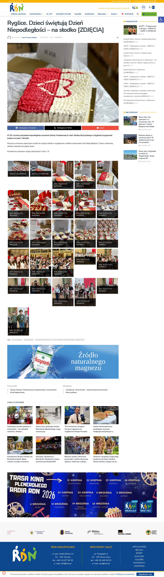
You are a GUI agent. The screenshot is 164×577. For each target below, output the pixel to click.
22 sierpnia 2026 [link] (145, 130)
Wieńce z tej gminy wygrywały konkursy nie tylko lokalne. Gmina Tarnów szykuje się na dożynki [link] (105, 459)
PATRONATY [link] (139, 562)
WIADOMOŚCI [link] (35, 14)
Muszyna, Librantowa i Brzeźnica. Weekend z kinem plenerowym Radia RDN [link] (47, 459)
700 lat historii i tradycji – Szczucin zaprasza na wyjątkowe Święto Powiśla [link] (76, 429)
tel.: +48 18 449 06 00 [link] (101, 560)
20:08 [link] (142, 34)
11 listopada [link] (17, 340)
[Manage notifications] (4, 573)
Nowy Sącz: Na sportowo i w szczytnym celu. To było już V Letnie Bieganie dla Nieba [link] (146, 122)
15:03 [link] (136, 103)
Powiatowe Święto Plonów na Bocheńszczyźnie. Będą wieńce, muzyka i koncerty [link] (19, 459)
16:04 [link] (152, 96)
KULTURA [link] (58, 37)
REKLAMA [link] (102, 14)
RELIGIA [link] (139, 550)
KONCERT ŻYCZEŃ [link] (63, 14)
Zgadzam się (145, 574)
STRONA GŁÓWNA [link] (18, 14)
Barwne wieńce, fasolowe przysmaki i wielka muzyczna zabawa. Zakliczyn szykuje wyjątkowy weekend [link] (76, 459)
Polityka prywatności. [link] (125, 574)
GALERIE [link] (77, 14)
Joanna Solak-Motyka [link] (29, 37)
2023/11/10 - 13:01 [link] (46, 37)
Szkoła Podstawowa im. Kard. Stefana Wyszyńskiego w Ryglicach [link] (60, 340)
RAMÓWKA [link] (89, 14)
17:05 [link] (140, 86)
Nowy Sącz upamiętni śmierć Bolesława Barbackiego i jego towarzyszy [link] (48, 429)
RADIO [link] (113, 14)
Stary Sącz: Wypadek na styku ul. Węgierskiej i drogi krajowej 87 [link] (147, 154)
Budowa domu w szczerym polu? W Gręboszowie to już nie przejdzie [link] (146, 138)
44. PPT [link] (49, 14)
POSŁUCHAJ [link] (150, 14)
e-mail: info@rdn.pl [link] (63, 563)
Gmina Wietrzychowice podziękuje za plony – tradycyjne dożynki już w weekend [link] (103, 429)
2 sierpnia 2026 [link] (145, 145)
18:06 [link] (140, 79)
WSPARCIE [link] (129, 14)
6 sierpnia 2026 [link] (145, 161)
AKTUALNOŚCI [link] (139, 546)
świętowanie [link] (28, 340)
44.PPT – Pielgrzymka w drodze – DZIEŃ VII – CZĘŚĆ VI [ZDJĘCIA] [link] (147, 28)
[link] (161, 20)
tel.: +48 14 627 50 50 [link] (63, 560)
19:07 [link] (131, 65)
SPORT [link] (139, 553)
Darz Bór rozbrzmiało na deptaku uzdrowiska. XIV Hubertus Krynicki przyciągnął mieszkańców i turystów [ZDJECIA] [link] (140, 93)
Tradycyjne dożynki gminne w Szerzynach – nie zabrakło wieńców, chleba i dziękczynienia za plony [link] (19, 429)
